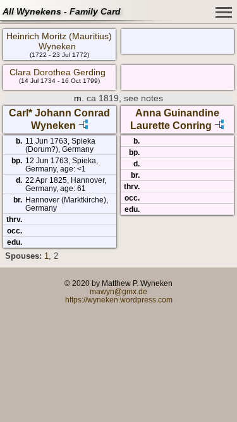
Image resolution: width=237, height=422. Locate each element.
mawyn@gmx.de (118, 291)
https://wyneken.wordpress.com (119, 299)
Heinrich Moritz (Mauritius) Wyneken (59, 41)
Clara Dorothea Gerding (57, 72)
